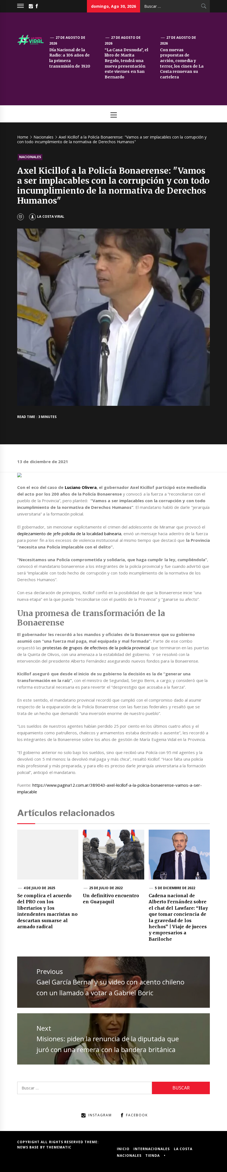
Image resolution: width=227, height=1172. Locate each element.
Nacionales (30, 157)
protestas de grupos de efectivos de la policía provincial (96, 647)
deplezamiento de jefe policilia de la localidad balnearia (69, 533)
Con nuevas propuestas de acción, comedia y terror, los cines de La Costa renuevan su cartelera (181, 63)
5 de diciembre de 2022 (175, 888)
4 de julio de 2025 (39, 888)
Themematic (58, 1147)
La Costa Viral (50, 216)
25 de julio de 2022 (106, 888)
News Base (28, 1147)
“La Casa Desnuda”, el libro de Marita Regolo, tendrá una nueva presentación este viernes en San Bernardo (126, 63)
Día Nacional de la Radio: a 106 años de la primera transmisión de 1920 (69, 58)
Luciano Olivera (81, 487)
